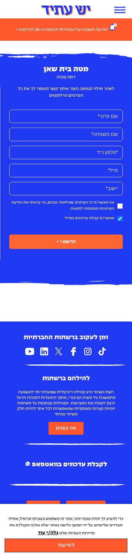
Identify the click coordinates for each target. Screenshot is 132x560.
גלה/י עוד (48, 533)
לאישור (66, 545)
